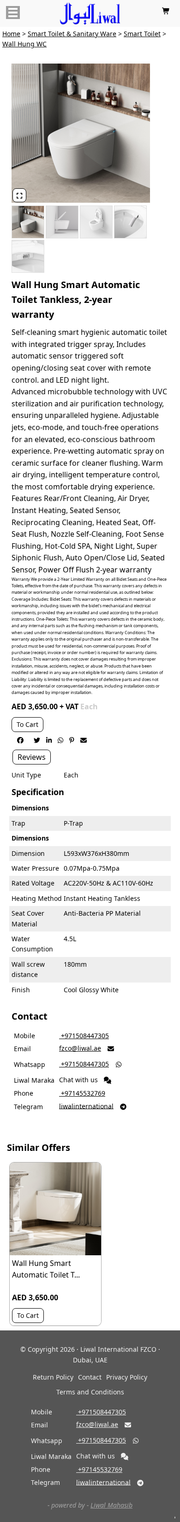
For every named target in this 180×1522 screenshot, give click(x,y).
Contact (90, 1377)
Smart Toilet (142, 33)
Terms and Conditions (90, 1391)
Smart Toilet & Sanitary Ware (72, 33)
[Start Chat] (107, 1080)
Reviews (32, 757)
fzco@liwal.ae (80, 1048)
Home (11, 33)
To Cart (27, 724)
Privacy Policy (126, 1377)
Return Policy (53, 1377)
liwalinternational (86, 1105)
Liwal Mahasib (111, 1505)
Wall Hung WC (24, 43)
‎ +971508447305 (84, 1035)
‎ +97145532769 (82, 1093)
